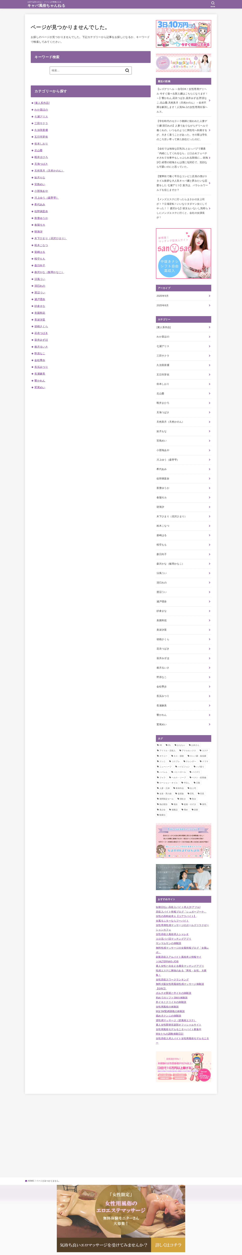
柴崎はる (39, 251)
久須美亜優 (41, 129)
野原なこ (39, 353)
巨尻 (202, 793)
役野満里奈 (41, 211)
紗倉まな (39, 305)
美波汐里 (39, 319)
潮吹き (183, 799)
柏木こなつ (41, 245)
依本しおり (41, 143)
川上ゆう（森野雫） (46, 197)
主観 (198, 783)
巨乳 (192, 793)
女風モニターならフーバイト (172, 920)
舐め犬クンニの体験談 (168, 1015)
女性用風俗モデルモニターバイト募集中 (179, 1029)
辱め (186, 810)
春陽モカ (39, 224)
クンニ (163, 761)
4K (161, 745)
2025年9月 (163, 296)
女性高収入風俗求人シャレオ (172, 934)
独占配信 (164, 804)
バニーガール (180, 772)
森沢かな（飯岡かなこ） (49, 272)
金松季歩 (39, 360)
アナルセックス (189, 750)
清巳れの (39, 285)
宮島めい (39, 184)
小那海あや (41, 190)
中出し (187, 783)
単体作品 (180, 788)
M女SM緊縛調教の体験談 (170, 1011)
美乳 (204, 804)
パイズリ (196, 772)
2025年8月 (163, 305)
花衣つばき (41, 333)
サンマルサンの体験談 (168, 943)
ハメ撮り (200, 767)
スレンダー (191, 761)
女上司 (193, 788)
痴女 (176, 804)
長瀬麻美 (39, 373)
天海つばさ (41, 163)
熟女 (194, 799)
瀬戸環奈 (39, 299)
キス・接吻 (179, 756)
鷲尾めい (39, 387)
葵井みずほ (41, 339)
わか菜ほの (41, 109)
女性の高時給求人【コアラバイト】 (176, 916)
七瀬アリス (41, 116)
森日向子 (39, 265)
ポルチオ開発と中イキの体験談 (173, 993)
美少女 (163, 810)
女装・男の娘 (166, 793)
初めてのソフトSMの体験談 (172, 997)
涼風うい (39, 279)
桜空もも (39, 258)
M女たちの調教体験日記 (169, 1034)
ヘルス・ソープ (179, 777)
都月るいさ (41, 346)
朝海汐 (38, 231)
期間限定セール (167, 799)
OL (169, 745)
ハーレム (164, 772)
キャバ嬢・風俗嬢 (198, 756)
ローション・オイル (169, 783)
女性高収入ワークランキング (172, 979)
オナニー (164, 756)
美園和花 (39, 312)
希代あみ (39, 204)
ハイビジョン (184, 767)
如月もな (39, 177)
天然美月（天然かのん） (49, 170)
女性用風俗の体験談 (167, 1006)
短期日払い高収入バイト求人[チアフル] (178, 907)
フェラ (163, 777)
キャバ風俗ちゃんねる (46, 5)
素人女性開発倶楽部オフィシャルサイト (179, 1024)
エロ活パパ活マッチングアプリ (173, 939)
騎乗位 (163, 815)
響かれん (39, 380)
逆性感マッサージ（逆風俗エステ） (176, 1020)
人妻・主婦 (165, 788)
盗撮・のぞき (190, 804)
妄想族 (181, 793)
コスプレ (176, 761)
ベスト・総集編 (199, 777)
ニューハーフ (166, 767)
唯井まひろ (41, 157)
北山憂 (38, 150)
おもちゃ (181, 745)
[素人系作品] (41, 102)
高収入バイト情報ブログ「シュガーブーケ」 (181, 911)
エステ (205, 750)
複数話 (175, 810)
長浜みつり (41, 366)
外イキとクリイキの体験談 (171, 1002)
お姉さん (195, 745)
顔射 (196, 810)
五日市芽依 (41, 136)
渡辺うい (39, 292)
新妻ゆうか (41, 218)
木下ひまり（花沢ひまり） (50, 238)
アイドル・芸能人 (168, 750)
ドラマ (205, 761)
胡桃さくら (41, 326)
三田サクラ (41, 123)
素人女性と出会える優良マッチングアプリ (180, 966)
